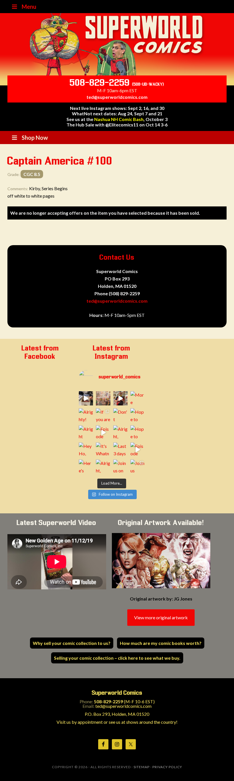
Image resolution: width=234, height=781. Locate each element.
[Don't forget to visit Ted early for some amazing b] (120, 415)
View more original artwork (161, 617)
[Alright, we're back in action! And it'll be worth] (103, 467)
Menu (29, 6)
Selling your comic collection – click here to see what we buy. (117, 658)
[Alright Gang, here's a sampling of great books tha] (86, 432)
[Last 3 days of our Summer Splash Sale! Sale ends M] (120, 449)
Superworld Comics (117, 44)
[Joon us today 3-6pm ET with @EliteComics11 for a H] (137, 467)
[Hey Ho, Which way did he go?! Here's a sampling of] (86, 449)
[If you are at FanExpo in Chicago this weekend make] (103, 415)
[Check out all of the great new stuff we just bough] (86, 398)
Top (220, 767)
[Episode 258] (120, 398)
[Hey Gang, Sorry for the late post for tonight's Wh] (103, 398)
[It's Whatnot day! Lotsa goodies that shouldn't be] (103, 449)
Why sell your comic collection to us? (71, 643)
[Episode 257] (103, 432)
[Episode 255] (137, 449)
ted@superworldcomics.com (117, 97)
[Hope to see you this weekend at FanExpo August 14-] (137, 415)
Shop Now (35, 137)
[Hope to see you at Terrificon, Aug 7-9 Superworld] (137, 432)
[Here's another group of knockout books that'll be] (86, 467)
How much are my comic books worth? (160, 643)
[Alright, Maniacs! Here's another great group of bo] (120, 432)
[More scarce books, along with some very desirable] (137, 398)
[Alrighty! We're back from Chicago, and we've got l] (86, 415)
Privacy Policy (167, 767)
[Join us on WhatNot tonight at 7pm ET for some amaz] (120, 467)
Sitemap (142, 767)
